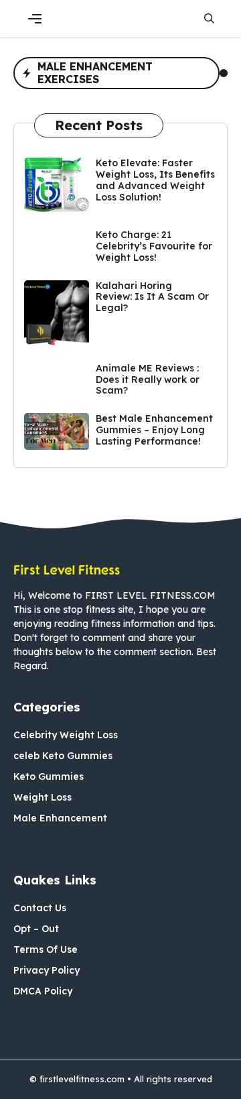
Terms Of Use (45, 949)
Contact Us (39, 908)
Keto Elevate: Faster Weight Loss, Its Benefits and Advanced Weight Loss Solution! (155, 180)
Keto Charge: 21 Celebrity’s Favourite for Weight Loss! (154, 246)
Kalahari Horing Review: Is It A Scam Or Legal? (152, 297)
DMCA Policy (42, 991)
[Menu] (34, 19)
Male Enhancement (60, 818)
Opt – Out (36, 929)
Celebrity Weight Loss (65, 735)
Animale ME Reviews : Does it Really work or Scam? (147, 379)
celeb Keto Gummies (62, 756)
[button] (209, 18)
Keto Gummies (48, 776)
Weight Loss (42, 797)
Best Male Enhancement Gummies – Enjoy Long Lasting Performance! (154, 429)
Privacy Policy (46, 970)
